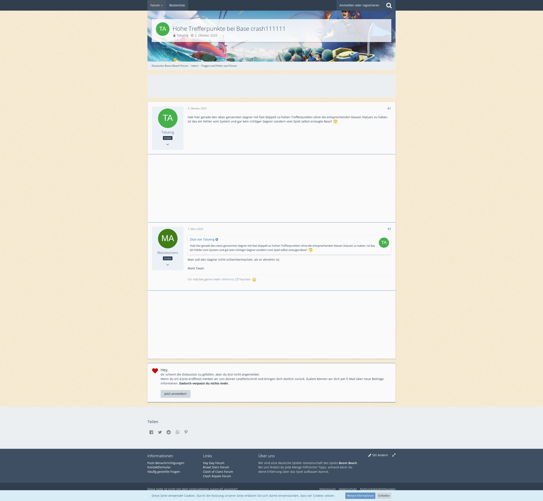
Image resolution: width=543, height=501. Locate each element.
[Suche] (389, 5)
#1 (389, 108)
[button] (151, 432)
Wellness (228, 279)
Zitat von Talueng (202, 239)
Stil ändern (380, 455)
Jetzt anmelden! (175, 394)
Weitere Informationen (360, 495)
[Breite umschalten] (394, 455)
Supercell (216, 489)
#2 (389, 229)
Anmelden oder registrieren (359, 5)
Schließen (384, 495)
